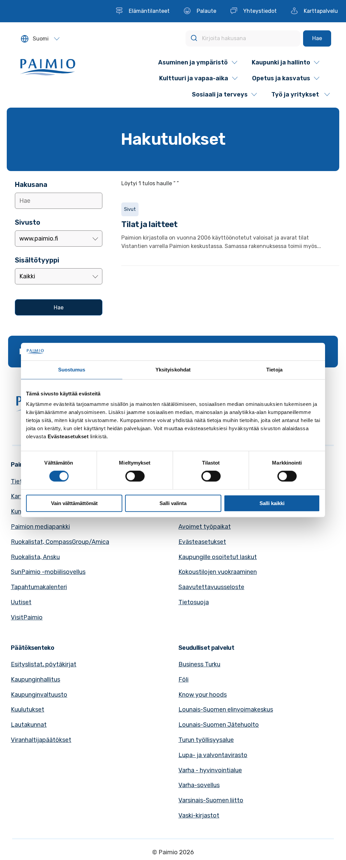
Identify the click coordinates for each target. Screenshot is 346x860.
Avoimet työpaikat (204, 526)
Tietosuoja (193, 602)
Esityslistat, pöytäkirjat (43, 664)
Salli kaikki (272, 503)
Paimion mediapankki (40, 526)
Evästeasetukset (202, 542)
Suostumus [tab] (71, 369)
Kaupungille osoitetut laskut (217, 557)
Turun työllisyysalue (206, 740)
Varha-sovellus (199, 785)
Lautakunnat (29, 724)
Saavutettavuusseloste (211, 587)
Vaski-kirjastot (198, 815)
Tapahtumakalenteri (39, 587)
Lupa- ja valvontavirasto (212, 755)
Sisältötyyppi (37, 260)
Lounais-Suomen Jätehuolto (218, 724)
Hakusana (31, 185)
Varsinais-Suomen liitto (210, 800)
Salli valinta (173, 503)
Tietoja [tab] (274, 369)
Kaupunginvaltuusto (39, 694)
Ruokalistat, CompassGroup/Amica (60, 542)
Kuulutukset (27, 709)
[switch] (135, 476)
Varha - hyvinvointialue (210, 770)
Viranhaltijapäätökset (41, 740)
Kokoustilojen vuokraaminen (217, 572)
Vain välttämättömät (74, 503)
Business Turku (199, 664)
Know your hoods (202, 694)
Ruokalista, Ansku (35, 557)
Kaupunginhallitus (35, 679)
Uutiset (21, 602)
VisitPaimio (27, 617)
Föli (183, 679)
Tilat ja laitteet (149, 224)
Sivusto (27, 222)
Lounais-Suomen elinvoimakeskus (225, 709)
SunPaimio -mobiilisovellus (48, 572)
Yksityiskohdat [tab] (173, 369)
